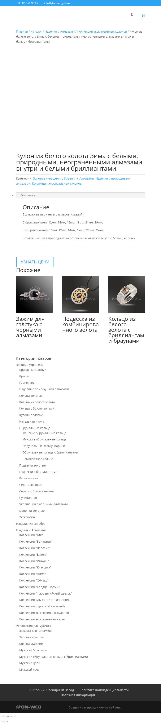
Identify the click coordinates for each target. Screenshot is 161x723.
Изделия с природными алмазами (44, 389)
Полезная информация (78, 695)
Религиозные (28, 478)
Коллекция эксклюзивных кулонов (102, 31)
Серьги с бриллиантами (36, 491)
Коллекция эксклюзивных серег (42, 619)
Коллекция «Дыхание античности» (44, 600)
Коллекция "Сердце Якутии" (39, 587)
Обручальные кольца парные (44, 446)
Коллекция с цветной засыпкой (42, 606)
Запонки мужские (31, 637)
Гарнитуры (27, 383)
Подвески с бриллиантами (38, 472)
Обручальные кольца (34, 428)
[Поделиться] (10, 716)
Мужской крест (30, 669)
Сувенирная (28, 498)
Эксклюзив (27, 517)
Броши (24, 376)
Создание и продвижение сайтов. (95, 707)
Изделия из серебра (30, 524)
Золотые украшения (47, 178)
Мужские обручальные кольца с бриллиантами (53, 657)
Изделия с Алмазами (60, 31)
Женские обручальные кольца (44, 433)
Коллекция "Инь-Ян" (34, 561)
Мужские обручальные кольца (44, 439)
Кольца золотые (31, 396)
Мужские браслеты (33, 650)
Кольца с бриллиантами (36, 408)
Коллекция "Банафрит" (36, 541)
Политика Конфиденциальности (104, 690)
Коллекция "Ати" (31, 535)
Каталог (36, 31)
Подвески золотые (32, 465)
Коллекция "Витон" (33, 554)
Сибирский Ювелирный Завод (50, 690)
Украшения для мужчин (33, 626)
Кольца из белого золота (37, 402)
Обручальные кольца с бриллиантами (50, 452)
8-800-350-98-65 (28, 3)
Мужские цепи (29, 663)
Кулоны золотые (31, 415)
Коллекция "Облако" (34, 580)
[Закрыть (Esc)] (14, 716)
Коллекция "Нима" (32, 574)
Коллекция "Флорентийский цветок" (45, 593)
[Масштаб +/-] (1, 716)
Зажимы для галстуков (35, 631)
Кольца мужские (31, 644)
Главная (22, 31)
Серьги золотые (30, 485)
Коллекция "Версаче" (34, 548)
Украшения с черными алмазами (43, 504)
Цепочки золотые (32, 511)
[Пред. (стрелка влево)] (1, 721)
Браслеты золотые (32, 370)
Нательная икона (31, 421)
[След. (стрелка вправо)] (6, 721)
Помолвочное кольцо (37, 459)
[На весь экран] (6, 716)
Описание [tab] (28, 195)
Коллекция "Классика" (35, 567)
